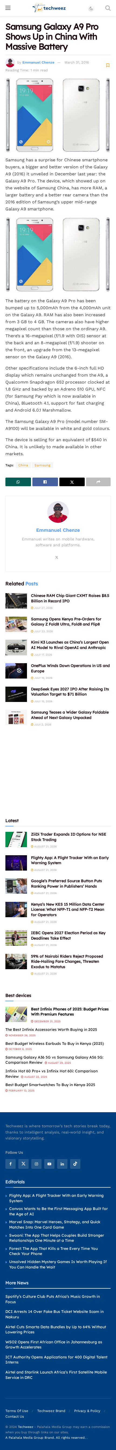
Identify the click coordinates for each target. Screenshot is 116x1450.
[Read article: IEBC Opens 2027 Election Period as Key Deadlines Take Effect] (16, 938)
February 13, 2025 (21, 1090)
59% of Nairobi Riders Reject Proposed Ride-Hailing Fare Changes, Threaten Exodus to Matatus (67, 961)
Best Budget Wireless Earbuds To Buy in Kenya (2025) (54, 1043)
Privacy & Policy (87, 1411)
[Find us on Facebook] (10, 1164)
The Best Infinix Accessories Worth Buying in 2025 (51, 1029)
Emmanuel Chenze (38, 62)
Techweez (25, 1427)
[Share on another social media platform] (98, 482)
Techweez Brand (51, 1411)
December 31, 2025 (47, 1021)
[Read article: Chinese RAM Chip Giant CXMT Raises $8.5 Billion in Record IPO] (16, 600)
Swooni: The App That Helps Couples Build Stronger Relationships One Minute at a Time (56, 1238)
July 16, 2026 (42, 677)
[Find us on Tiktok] (75, 1164)
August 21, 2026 (45, 846)
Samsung (42, 465)
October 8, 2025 (20, 1049)
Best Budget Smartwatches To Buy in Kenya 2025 (50, 1084)
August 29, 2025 (59, 1062)
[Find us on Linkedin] (62, 1164)
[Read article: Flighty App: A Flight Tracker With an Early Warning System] (16, 863)
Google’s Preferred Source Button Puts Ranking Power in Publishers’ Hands (66, 883)
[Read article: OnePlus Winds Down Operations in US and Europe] (16, 671)
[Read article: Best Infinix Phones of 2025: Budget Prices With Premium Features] (16, 1014)
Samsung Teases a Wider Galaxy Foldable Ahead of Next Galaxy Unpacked (70, 715)
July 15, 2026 (42, 701)
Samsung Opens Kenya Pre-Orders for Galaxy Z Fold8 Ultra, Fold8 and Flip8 (66, 622)
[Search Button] (108, 8)
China (23, 465)
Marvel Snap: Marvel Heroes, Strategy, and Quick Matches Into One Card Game (54, 1224)
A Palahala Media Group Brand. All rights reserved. (46, 1437)
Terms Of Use (16, 1411)
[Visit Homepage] (49, 8)
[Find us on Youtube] (49, 1164)
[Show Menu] (8, 8)
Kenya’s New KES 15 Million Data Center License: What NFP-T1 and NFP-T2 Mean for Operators (67, 909)
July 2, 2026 (42, 724)
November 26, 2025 (22, 1035)
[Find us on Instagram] (36, 1164)
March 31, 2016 (76, 62)
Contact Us (14, 1416)
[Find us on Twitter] (23, 1164)
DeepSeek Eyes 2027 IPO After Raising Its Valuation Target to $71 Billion (70, 692)
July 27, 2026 (43, 607)
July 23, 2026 (43, 631)
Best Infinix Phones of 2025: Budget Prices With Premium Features (70, 1012)
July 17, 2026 (42, 654)
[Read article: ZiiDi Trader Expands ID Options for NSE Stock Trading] (16, 839)
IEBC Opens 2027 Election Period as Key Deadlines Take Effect (68, 935)
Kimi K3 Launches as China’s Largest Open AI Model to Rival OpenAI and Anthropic (70, 645)
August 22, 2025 (35, 1076)
